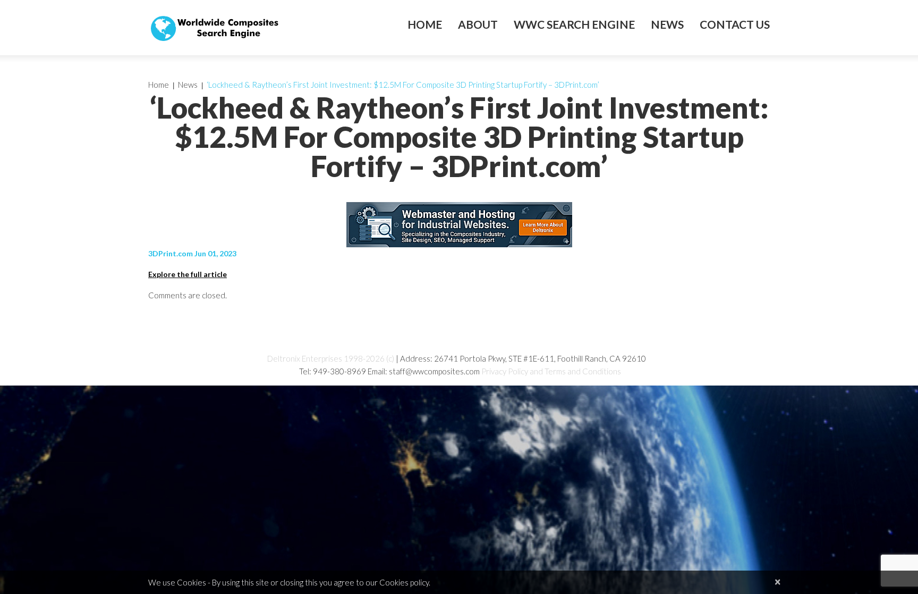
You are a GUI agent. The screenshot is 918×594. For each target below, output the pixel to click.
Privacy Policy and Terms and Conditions (551, 371)
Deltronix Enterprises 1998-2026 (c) (330, 358)
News (667, 24)
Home (424, 24)
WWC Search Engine (574, 24)
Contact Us (735, 24)
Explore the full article (187, 274)
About (478, 24)
